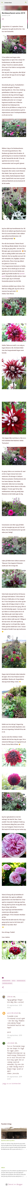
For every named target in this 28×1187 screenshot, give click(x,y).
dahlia (13, 980)
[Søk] (26, 2)
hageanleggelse (21, 980)
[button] (3, 19)
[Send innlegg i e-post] (3, 978)
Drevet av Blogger (14, 1184)
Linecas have (8, 2)
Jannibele (10, 1043)
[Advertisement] (14, 1104)
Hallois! (3, 1167)
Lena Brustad (12, 1013)
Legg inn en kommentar (11, 1083)
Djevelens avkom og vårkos (8, 1140)
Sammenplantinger (7, 983)
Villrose (10, 997)
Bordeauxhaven (6, 980)
